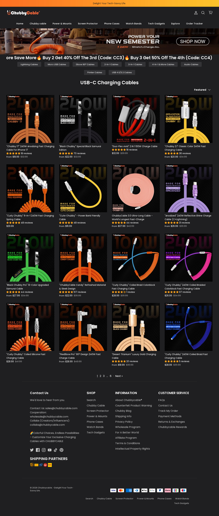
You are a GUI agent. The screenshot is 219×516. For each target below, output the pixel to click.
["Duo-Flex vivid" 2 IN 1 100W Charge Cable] (136, 119)
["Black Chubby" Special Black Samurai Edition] (83, 119)
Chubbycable (45, 487)
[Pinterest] (61, 450)
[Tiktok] (55, 450)
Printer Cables (94, 72)
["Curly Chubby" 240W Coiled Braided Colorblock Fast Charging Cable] (189, 258)
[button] (13, 153)
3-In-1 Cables (135, 64)
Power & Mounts (62, 23)
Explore (175, 23)
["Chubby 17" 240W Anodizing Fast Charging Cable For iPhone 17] (30, 119)
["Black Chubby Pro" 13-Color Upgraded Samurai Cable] (30, 258)
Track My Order (168, 411)
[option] (109, 41)
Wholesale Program (127, 427)
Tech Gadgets (156, 23)
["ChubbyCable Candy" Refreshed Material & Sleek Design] (83, 258)
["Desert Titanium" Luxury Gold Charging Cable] (136, 327)
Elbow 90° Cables (85, 64)
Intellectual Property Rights (132, 449)
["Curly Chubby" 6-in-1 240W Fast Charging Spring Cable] (30, 188)
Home (19, 23)
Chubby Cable (96, 405)
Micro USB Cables (57, 64)
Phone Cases (111, 23)
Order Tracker (194, 23)
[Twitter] (32, 450)
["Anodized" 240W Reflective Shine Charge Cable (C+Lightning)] (189, 188)
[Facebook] (38, 450)
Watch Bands (134, 23)
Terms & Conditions (127, 443)
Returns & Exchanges (171, 422)
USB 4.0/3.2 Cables (122, 72)
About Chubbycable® (128, 400)
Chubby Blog (123, 411)
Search (91, 400)
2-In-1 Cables (111, 64)
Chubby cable (38, 23)
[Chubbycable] (23, 13)
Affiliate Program (126, 438)
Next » (119, 376)
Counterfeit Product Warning (133, 405)
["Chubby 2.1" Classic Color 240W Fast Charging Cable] (189, 119)
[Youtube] (49, 450)
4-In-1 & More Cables (163, 64)
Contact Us (165, 405)
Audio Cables (191, 64)
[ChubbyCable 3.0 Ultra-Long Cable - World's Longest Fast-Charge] (136, 188)
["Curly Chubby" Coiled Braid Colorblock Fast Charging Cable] (136, 258)
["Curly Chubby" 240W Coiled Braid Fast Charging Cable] (189, 327)
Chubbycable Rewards (172, 427)
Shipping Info (123, 416)
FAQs (161, 400)
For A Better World (127, 432)
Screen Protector (88, 23)
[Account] (195, 13)
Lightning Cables (29, 64)
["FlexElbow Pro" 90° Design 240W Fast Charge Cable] (83, 327)
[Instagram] (44, 450)
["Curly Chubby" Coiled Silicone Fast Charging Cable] (30, 327)
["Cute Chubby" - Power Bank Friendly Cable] (83, 188)
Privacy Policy (124, 422)
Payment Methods (169, 416)
